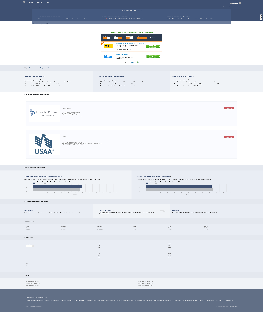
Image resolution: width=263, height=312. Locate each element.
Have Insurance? (129, 36)
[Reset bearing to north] (261, 19)
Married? (116, 36)
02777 (27, 265)
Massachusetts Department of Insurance (108, 213)
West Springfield (207, 227)
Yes (104, 37)
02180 (98, 253)
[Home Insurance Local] (25, 2)
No (108, 37)
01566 (169, 255)
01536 (27, 263)
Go (240, 3)
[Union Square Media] (108, 56)
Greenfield (63, 227)
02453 (169, 257)
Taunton (170, 227)
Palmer (134, 226)
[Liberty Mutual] (108, 46)
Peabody (134, 227)
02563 (98, 247)
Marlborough (100, 226)
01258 (98, 257)
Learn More (229, 108)
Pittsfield (134, 229)
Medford (99, 227)
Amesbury (28, 226)
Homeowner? (105, 36)
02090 (169, 253)
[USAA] (44, 154)
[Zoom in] (261, 15)
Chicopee (28, 229)
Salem (169, 226)
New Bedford (100, 229)
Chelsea (27, 227)
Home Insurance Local (38, 2)
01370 (169, 244)
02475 (98, 255)
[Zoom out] (261, 17)
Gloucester (63, 226)
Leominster (63, 229)
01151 (98, 245)
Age (138, 36)
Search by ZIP (29, 244)
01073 (98, 244)
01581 (169, 245)
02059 (169, 247)
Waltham (170, 229)
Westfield (206, 226)
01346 (27, 266)
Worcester (206, 229)
